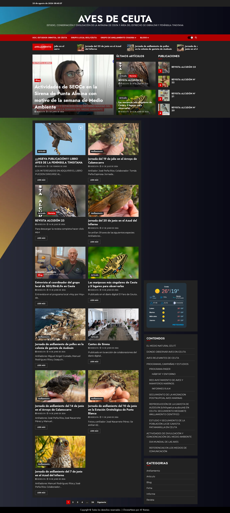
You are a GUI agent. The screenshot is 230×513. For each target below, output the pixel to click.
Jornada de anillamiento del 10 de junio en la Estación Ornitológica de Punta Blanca (112, 409)
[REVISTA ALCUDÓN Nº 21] (164, 81)
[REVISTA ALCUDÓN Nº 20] (164, 95)
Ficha (149, 488)
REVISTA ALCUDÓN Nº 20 (183, 95)
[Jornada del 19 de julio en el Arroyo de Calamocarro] (113, 139)
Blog (38, 80)
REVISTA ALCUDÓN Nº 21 (183, 81)
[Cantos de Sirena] (113, 324)
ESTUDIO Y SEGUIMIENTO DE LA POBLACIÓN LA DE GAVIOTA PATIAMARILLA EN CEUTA (167, 424)
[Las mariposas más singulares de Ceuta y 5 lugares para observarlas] (113, 263)
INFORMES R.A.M (161, 388)
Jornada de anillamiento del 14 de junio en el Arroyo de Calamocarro (59, 408)
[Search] (196, 37)
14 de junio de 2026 (110, 348)
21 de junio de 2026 (110, 228)
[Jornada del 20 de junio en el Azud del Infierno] (113, 201)
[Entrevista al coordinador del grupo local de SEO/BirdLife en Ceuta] (60, 263)
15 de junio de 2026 (140, 112)
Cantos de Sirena (99, 344)
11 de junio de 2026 (110, 417)
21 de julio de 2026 (110, 166)
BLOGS (143, 37)
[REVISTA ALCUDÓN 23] (60, 201)
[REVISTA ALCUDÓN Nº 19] (164, 109)
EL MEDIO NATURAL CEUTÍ (161, 346)
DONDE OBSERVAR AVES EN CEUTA (166, 352)
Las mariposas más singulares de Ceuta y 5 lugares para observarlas (135, 105)
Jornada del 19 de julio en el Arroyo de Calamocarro (112, 161)
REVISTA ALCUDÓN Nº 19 (183, 109)
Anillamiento (97, 151)
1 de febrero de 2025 (58, 166)
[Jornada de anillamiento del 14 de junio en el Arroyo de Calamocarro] (60, 386)
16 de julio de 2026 (140, 84)
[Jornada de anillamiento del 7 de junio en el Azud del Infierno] (60, 452)
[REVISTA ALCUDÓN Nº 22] (164, 67)
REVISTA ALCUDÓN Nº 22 (183, 67)
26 (92, 502)
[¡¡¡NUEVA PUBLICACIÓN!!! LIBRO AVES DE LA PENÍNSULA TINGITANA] (60, 139)
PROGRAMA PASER (159, 369)
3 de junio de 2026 (56, 112)
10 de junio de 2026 (57, 479)
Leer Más (41, 180)
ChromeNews (129, 509)
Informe (151, 494)
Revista (133, 76)
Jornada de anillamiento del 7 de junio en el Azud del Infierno (58, 473)
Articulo (123, 76)
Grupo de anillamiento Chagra (117, 37)
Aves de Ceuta (115, 19)
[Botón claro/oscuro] (190, 37)
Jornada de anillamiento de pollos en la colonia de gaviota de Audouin (59, 346)
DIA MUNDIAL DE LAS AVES (163, 442)
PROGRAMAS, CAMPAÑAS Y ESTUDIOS (167, 364)
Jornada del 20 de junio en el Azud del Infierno (112, 222)
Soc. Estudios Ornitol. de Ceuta (49, 37)
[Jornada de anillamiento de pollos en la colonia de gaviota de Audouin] (60, 324)
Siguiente (101, 502)
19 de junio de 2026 (57, 290)
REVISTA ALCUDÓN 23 (130, 80)
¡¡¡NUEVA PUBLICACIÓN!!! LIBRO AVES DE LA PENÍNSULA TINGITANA (59, 161)
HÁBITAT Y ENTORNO (164, 374)
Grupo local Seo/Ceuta (84, 37)
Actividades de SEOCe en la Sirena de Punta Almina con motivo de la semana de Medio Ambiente (68, 96)
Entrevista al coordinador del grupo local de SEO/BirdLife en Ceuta (57, 284)
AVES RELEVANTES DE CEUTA (163, 358)
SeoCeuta (41, 112)
